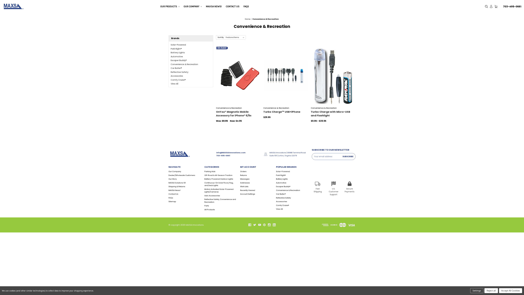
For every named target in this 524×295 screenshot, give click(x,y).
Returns (243, 175)
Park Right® (176, 48)
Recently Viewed (247, 190)
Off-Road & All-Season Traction (218, 175)
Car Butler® (176, 68)
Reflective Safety (179, 72)
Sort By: (221, 37)
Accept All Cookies (510, 290)
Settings (477, 290)
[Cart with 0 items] (496, 6)
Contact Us (232, 6)
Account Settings (247, 194)
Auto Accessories (212, 195)
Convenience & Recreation (184, 64)
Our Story (173, 179)
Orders (243, 171)
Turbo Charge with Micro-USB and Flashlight (330, 113)
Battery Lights (178, 52)
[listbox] (235, 37)
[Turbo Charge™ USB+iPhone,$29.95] (286, 75)
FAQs (246, 6)
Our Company (191, 6)
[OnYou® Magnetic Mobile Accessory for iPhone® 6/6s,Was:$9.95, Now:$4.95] (238, 75)
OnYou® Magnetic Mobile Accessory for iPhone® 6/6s (233, 113)
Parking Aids (209, 171)
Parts (206, 205)
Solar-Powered (178, 44)
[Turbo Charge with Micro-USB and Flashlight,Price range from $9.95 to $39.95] (333, 75)
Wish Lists (244, 186)
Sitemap (172, 201)
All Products (209, 209)
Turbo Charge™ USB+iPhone (281, 111)
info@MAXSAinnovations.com (230, 152)
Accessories (177, 75)
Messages (244, 179)
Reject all (491, 290)
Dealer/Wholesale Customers (182, 175)
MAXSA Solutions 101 (177, 183)
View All (174, 83)
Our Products (168, 6)
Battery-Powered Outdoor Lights (218, 179)
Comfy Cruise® (178, 79)
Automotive (177, 56)
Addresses (245, 183)
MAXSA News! (214, 6)
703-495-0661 (512, 6)
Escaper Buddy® (179, 60)
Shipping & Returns (177, 186)
